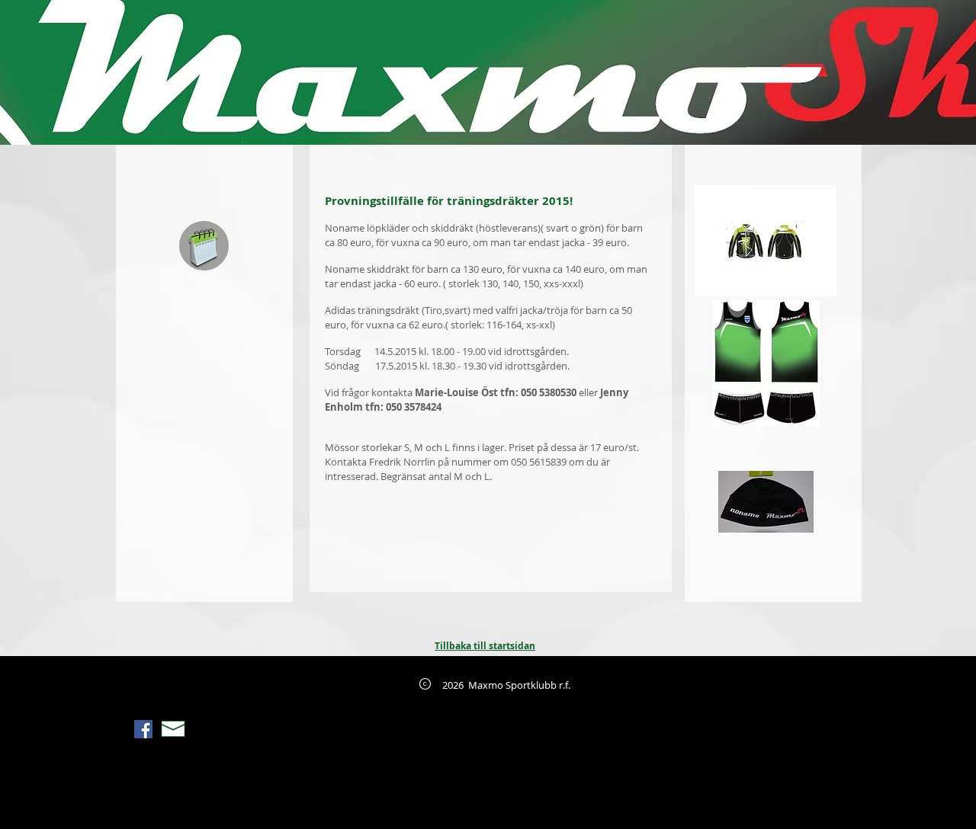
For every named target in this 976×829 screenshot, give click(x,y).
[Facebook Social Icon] (143, 729)
